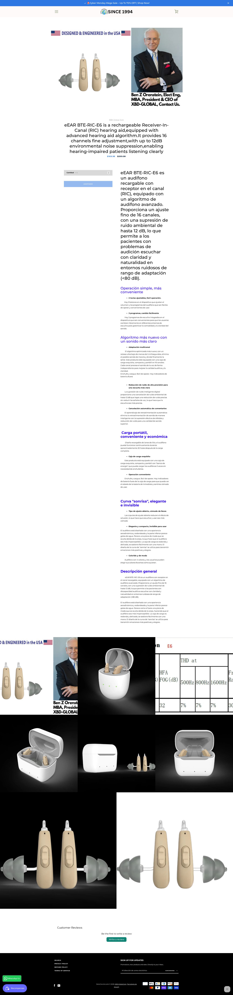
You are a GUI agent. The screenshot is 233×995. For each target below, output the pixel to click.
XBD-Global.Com (120, 984)
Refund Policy (61, 967)
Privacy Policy (61, 963)
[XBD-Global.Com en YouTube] (59, 985)
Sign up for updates (132, 960)
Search (57, 960)
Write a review (116, 939)
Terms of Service (62, 970)
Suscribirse (170, 970)
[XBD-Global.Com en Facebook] (54, 985)
